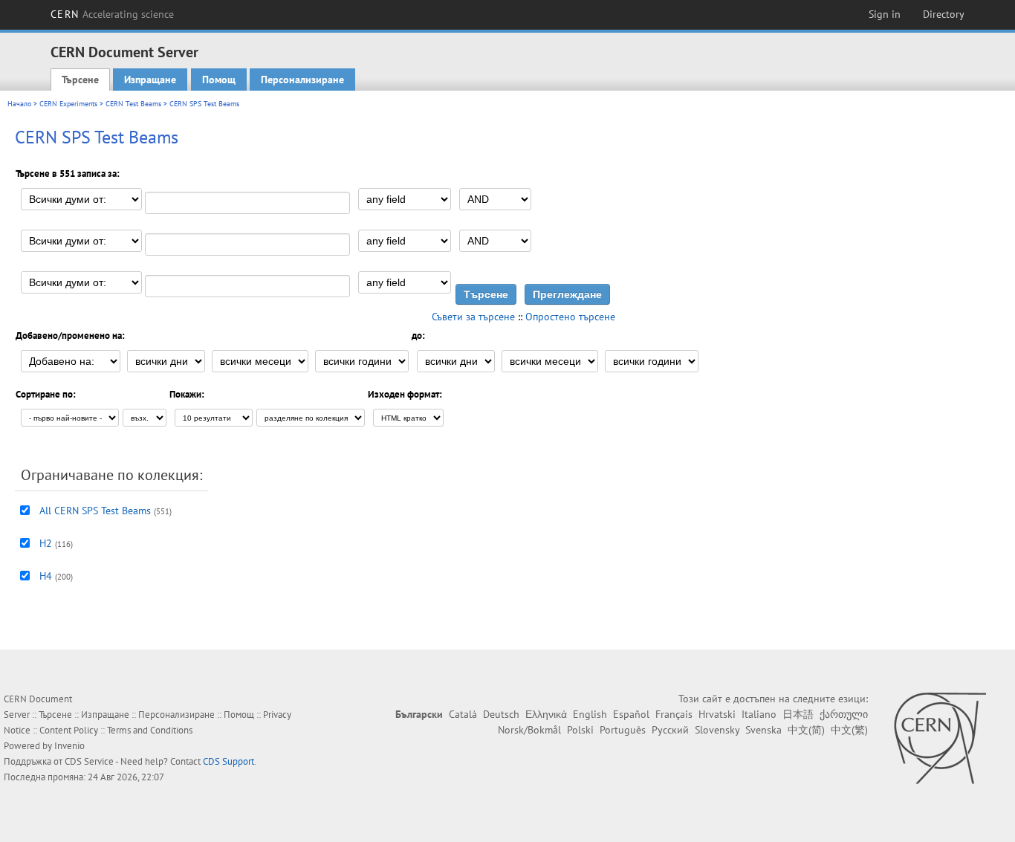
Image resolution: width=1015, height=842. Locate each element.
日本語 (798, 714)
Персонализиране (302, 79)
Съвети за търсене (473, 316)
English (590, 714)
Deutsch (501, 714)
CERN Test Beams (133, 104)
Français (674, 714)
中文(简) (806, 729)
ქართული (844, 714)
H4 (45, 576)
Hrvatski (717, 714)
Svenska (763, 729)
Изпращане (150, 79)
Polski (580, 729)
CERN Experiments (68, 104)
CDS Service (89, 761)
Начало (19, 104)
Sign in (885, 14)
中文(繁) (849, 729)
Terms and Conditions (149, 730)
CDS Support (228, 761)
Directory (943, 14)
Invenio (69, 745)
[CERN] (940, 738)
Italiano (759, 714)
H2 (45, 543)
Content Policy (68, 730)
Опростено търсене (570, 316)
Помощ (219, 79)
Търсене (80, 79)
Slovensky (717, 729)
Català (463, 714)
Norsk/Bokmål (529, 729)
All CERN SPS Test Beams (95, 510)
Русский (670, 729)
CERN (112, 14)
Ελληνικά (546, 714)
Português (623, 729)
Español (631, 714)
